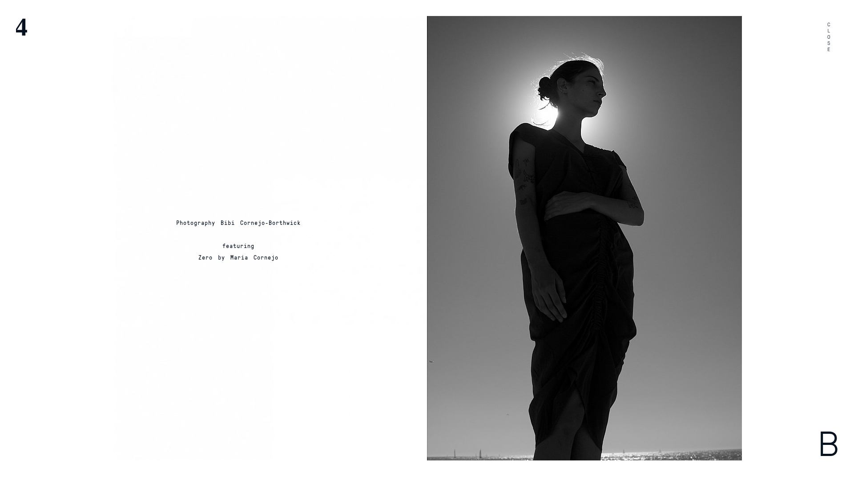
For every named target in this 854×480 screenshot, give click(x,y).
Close (829, 37)
